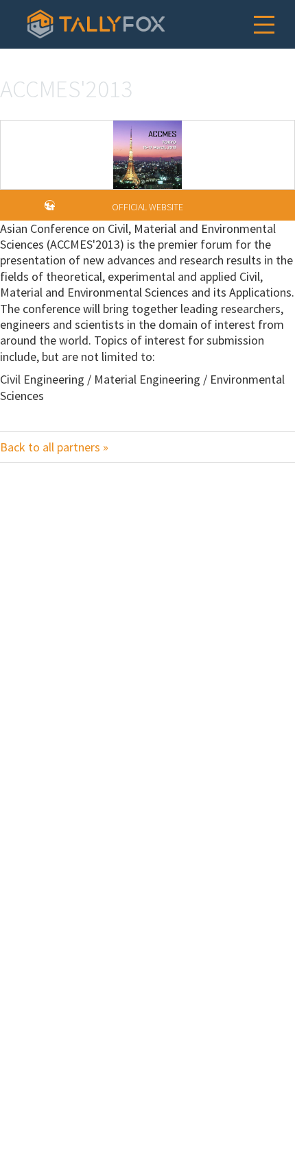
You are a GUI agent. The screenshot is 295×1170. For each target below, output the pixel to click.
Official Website (147, 207)
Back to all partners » (54, 447)
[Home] (96, 24)
